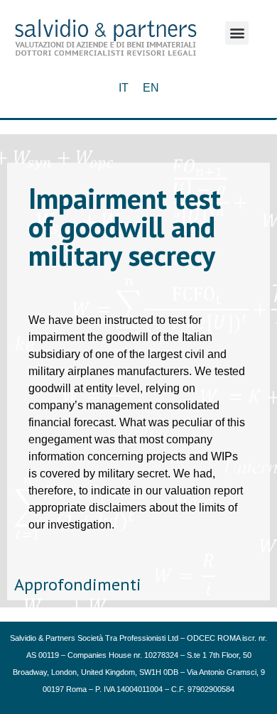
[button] (237, 33)
